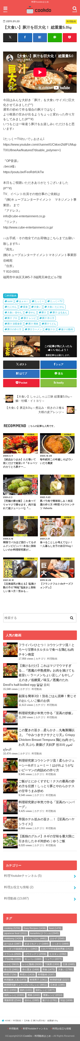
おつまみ (12, 943)
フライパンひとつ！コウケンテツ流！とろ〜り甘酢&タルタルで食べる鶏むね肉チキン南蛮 (47, 649)
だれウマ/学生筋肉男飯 (56, 948)
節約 (26, 990)
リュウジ (53, 959)
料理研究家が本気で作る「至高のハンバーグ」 (47, 804)
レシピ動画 (32, 964)
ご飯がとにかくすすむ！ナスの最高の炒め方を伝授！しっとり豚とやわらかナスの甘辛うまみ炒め (47, 785)
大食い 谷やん (14, 312)
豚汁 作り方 (48, 318)
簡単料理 (12, 1000)
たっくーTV (56, 301)
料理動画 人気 (15, 979)
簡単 (34, 995)
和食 (49, 969)
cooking (12, 928)
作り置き (30, 969)
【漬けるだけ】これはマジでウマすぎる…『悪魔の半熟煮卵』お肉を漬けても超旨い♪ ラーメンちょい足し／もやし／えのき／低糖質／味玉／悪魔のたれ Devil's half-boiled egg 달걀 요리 (39, 675)
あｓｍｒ (23, 301)
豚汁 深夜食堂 (14, 323)
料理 (10, 974)
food (55, 928)
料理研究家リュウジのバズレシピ (25, 984)
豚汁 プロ (12, 318)
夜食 (25, 307)
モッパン (33, 959)
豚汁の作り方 (14, 329)
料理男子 (38, 979)
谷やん (31, 312)
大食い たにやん (55, 307)
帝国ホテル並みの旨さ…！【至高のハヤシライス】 (47, 821)
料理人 (27, 974)
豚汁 (44, 312)
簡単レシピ (52, 995)
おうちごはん (36, 938)
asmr (10, 301)
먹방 (66, 1000)
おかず (57, 938)
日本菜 (57, 984)
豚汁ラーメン (35, 329)
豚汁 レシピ (30, 318)
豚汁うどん (50, 323)
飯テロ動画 (67, 329)
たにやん (12, 307)
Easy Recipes (35, 928)
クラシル (12, 954)
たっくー (39, 301)
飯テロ (51, 329)
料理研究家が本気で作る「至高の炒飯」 (47, 713)
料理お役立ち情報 (18, 887)
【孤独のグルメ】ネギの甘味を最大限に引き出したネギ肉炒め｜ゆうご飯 (47, 838)
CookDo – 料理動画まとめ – (38, 1036)
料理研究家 (59, 979)
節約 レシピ (14, 995)
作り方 (11, 969)
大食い (37, 307)
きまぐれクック (37, 943)
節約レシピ (45, 990)
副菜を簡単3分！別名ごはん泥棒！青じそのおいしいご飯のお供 (47, 698)
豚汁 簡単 (33, 323)
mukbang (13, 938)
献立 (10, 990)
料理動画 (12, 295)
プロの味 (12, 959)
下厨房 (52, 964)
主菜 (69, 964)
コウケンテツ (35, 954)
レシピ (11, 964)
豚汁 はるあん (60, 312)
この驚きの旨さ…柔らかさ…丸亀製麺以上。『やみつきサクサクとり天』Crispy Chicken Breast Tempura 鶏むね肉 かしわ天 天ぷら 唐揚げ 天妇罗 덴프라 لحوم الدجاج (39, 739)
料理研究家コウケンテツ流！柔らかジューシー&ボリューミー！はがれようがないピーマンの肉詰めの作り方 (47, 765)
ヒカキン (58, 954)
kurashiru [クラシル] (44, 933)
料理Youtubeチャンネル (23, 875)
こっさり (60, 943)
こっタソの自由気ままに (20, 948)
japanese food (15, 933)
